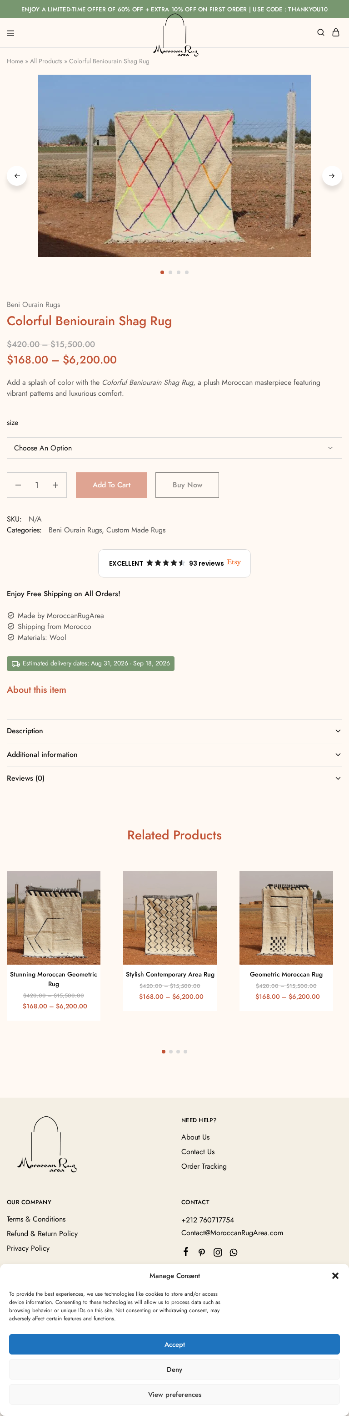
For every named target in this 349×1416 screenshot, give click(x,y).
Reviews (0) (26, 778)
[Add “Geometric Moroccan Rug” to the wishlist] (316, 901)
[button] (335, 1275)
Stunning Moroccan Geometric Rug (53, 979)
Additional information (42, 754)
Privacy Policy (28, 1248)
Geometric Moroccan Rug (286, 974)
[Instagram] (218, 1254)
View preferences (174, 1395)
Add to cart (111, 485)
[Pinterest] (202, 1254)
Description (25, 731)
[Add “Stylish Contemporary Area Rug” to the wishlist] (200, 901)
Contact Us (197, 1151)
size (12, 422)
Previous (17, 176)
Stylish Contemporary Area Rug (170, 974)
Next (332, 176)
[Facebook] (186, 1253)
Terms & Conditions (36, 1219)
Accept (175, 1344)
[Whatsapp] (234, 1254)
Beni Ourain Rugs (33, 304)
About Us (195, 1137)
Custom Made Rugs (135, 530)
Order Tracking (204, 1166)
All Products (46, 61)
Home (15, 61)
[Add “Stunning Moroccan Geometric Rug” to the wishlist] (84, 901)
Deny (174, 1370)
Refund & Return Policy (42, 1233)
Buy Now (187, 485)
